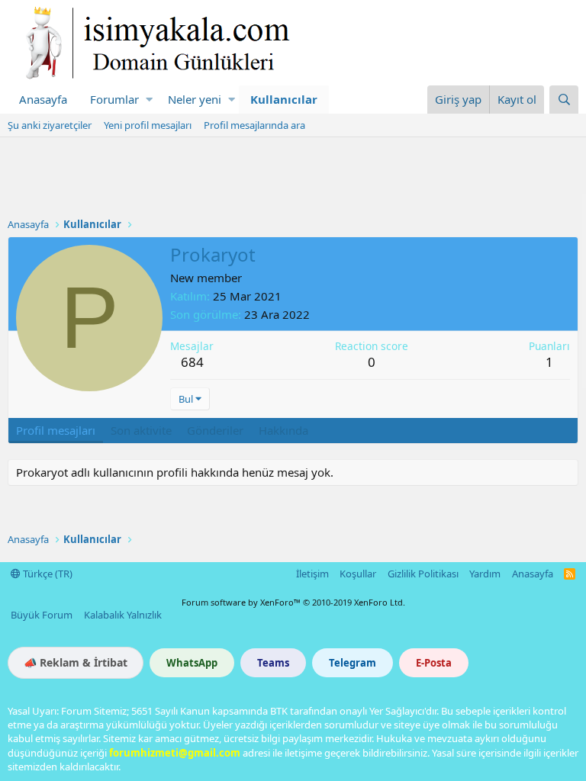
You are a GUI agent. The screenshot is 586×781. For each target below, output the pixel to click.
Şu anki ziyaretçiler (50, 125)
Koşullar (358, 573)
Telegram (352, 663)
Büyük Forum (41, 615)
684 (192, 362)
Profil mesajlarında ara (254, 125)
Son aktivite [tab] (141, 430)
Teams (273, 663)
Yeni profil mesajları (148, 125)
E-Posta (434, 663)
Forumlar (114, 99)
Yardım (485, 573)
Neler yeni (194, 99)
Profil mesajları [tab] (55, 430)
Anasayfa (43, 99)
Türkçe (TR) (46, 573)
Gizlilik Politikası (423, 573)
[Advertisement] (293, 179)
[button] (149, 99)
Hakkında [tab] (283, 430)
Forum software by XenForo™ (293, 602)
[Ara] (563, 99)
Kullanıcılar (283, 99)
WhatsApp (191, 663)
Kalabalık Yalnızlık (123, 615)
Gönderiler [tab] (215, 430)
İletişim (312, 573)
